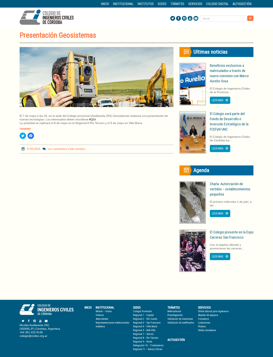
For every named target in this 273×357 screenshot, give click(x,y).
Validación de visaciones (180, 318)
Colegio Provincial (142, 311)
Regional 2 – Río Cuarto (145, 318)
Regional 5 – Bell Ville (144, 330)
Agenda (201, 170)
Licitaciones (204, 322)
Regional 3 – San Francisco (147, 322)
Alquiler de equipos (208, 315)
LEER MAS (217, 100)
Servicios (204, 307)
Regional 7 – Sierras (143, 333)
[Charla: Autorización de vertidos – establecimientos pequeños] (192, 202)
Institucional (105, 307)
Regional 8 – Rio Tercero (145, 337)
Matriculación (174, 311)
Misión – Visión (104, 311)
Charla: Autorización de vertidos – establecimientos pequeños (230, 189)
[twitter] (172, 18)
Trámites (173, 307)
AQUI (92, 119)
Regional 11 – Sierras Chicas (147, 349)
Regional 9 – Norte (142, 341)
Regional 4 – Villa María (145, 326)
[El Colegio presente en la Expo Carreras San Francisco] (192, 251)
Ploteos (202, 326)
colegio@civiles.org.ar (33, 335)
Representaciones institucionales (112, 322)
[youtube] (190, 18)
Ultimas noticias (210, 52)
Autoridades (102, 318)
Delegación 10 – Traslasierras (148, 345)
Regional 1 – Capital (143, 315)
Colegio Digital (217, 4)
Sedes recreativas (207, 330)
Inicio (105, 4)
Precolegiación (175, 315)
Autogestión (242, 4)
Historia (100, 315)
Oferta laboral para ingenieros (213, 311)
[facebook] (178, 18)
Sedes (137, 307)
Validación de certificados (180, 322)
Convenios (203, 318)
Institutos (145, 4)
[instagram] (184, 18)
